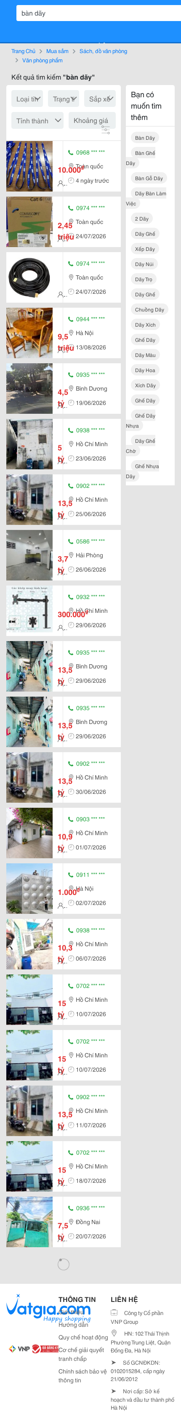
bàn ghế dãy (140, 157)
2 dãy (142, 218)
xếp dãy (145, 248)
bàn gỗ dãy (149, 177)
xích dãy (145, 385)
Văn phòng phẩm (42, 60)
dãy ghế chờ (140, 445)
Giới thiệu (71, 1311)
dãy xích (145, 324)
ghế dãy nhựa (140, 420)
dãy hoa (145, 369)
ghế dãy (145, 339)
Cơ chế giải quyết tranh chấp (81, 1354)
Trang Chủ (23, 50)
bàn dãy (145, 137)
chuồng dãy (149, 309)
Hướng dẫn (73, 1324)
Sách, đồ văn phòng (103, 50)
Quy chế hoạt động (83, 1337)
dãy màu (145, 354)
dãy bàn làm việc (146, 198)
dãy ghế (145, 233)
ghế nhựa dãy (142, 470)
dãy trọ (143, 278)
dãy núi (144, 263)
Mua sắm (57, 50)
